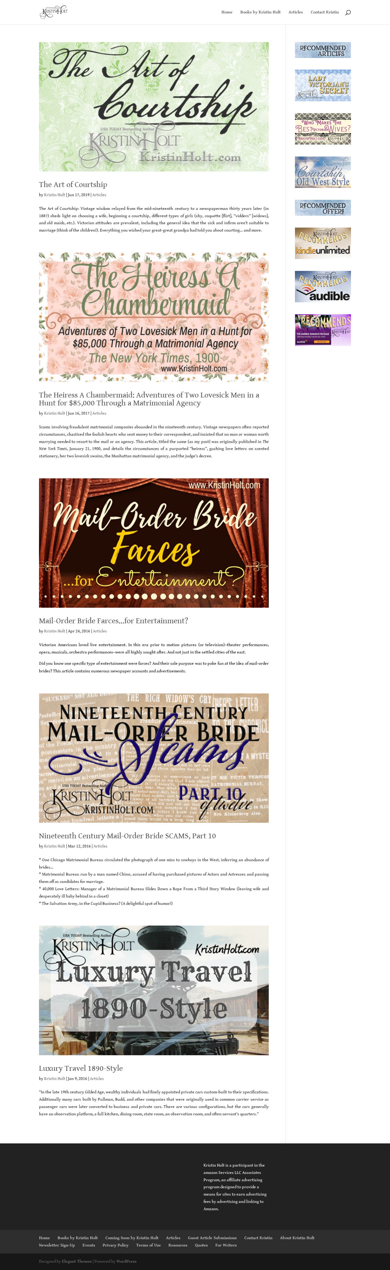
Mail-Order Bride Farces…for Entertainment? (113, 620)
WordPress (126, 1261)
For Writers (226, 1245)
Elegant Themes (77, 1261)
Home (227, 12)
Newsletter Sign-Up (57, 1245)
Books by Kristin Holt (260, 12)
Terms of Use (148, 1245)
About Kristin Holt (297, 1238)
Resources (177, 1245)
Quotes (201, 1245)
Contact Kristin (325, 12)
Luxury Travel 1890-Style (81, 1068)
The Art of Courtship (73, 184)
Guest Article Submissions (212, 1238)
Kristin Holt (54, 194)
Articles (296, 12)
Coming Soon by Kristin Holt (131, 1238)
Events (89, 1245)
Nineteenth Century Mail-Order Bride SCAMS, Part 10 (127, 835)
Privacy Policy (116, 1245)
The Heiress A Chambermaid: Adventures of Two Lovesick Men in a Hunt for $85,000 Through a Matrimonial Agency (149, 399)
